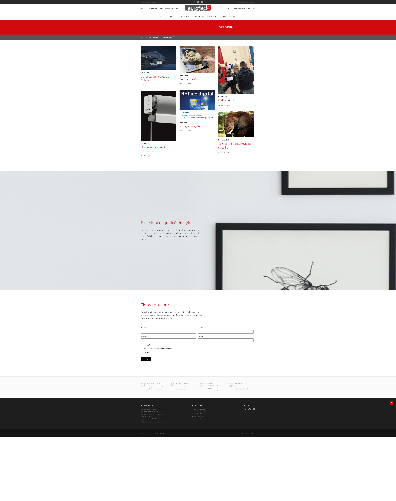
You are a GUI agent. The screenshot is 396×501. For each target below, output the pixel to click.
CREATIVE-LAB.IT (250, 433)
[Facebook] (198, 2)
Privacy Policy (166, 348)
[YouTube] (202, 2)
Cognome (202, 327)
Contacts (233, 16)
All (142, 37)
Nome (144, 327)
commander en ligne (243, 2)
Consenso (145, 345)
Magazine (211, 16)
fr (253, 2)
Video (223, 16)
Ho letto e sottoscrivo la (158, 348)
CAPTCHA (145, 353)
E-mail (201, 336)
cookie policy (161, 433)
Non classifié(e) (153, 37)
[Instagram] (194, 2)
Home (161, 16)
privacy (155, 433)
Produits (185, 16)
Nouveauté (168, 37)
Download (199, 16)
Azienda (144, 336)
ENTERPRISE (172, 16)
